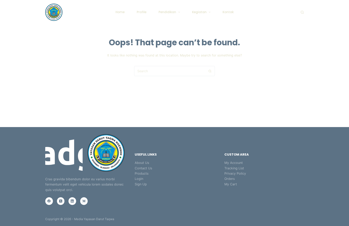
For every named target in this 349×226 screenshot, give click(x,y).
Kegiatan (199, 12)
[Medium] (84, 201)
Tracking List (234, 168)
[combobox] (169, 71)
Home (120, 12)
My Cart (230, 184)
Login (139, 179)
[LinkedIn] (72, 201)
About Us (142, 163)
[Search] (302, 12)
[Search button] (210, 71)
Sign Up (141, 184)
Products (141, 173)
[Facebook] (49, 201)
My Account (233, 163)
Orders (229, 179)
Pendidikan (167, 12)
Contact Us (143, 168)
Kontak (228, 12)
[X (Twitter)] (61, 201)
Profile (141, 12)
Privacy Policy (235, 173)
